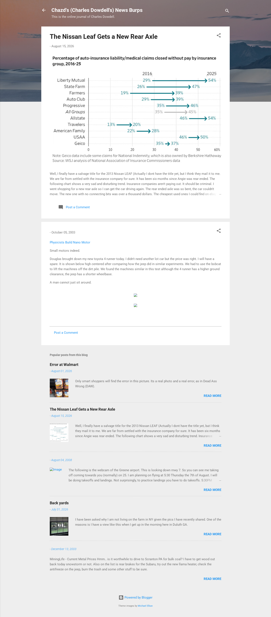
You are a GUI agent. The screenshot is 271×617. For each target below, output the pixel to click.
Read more (212, 396)
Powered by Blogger (138, 597)
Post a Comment (66, 333)
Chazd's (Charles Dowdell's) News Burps (96, 10)
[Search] (227, 11)
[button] (218, 36)
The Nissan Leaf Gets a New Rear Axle (104, 36)
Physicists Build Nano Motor (70, 242)
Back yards (59, 503)
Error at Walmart (64, 364)
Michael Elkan (145, 605)
